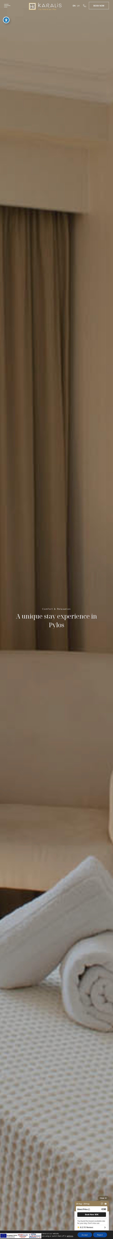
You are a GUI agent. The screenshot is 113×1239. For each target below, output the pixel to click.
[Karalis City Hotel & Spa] (45, 6)
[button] (91, 1214)
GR (78, 5)
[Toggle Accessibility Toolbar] (6, 20)
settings (70, 1236)
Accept (85, 1234)
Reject (100, 1234)
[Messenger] (102, 1203)
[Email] (105, 1203)
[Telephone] (86, 5)
